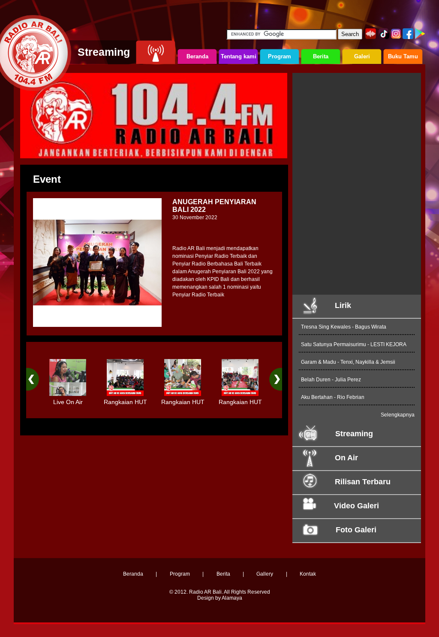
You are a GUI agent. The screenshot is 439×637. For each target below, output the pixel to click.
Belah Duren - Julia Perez (331, 380)
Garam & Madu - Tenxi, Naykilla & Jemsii (348, 362)
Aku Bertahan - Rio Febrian (332, 397)
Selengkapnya (398, 415)
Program (180, 574)
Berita (223, 574)
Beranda (133, 574)
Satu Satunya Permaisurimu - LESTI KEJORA (353, 344)
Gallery (264, 574)
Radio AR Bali (205, 592)
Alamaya (232, 598)
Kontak (308, 574)
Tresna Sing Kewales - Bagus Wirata (343, 327)
